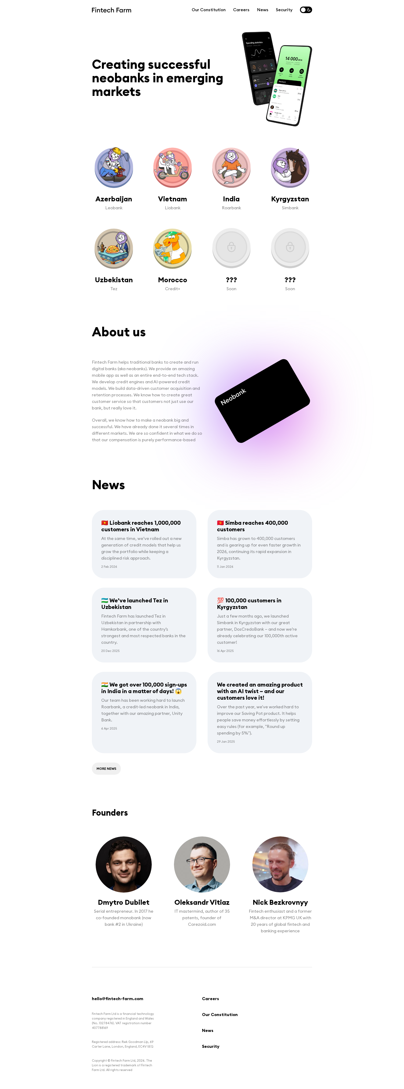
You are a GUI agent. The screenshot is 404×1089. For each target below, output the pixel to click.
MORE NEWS (106, 769)
